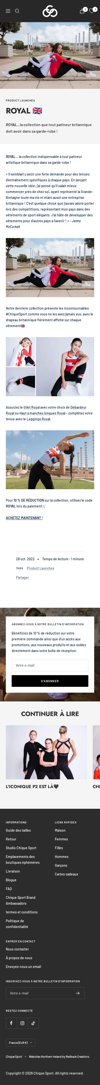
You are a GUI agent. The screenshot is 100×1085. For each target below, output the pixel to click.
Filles (59, 848)
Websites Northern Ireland (45, 1056)
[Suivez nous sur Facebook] (11, 1023)
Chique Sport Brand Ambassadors (20, 900)
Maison (60, 830)
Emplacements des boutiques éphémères (23, 859)
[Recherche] (17, 11)
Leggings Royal (38, 419)
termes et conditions (22, 912)
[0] (91, 11)
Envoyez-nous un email (23, 967)
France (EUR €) (18, 1042)
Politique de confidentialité (17, 924)
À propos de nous (19, 958)
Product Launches (20, 100)
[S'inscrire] (78, 993)
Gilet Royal (32, 407)
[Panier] (82, 11)
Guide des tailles (18, 830)
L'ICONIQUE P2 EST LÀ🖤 (32, 786)
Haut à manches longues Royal (42, 413)
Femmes (61, 839)
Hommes (61, 857)
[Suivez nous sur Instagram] (22, 1023)
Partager (22, 577)
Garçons (61, 865)
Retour (11, 839)
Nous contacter (17, 949)
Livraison (13, 871)
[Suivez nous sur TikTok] (33, 1023)
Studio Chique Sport (21, 848)
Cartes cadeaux (66, 874)
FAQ (9, 889)
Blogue (11, 880)
